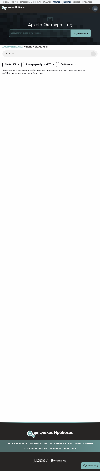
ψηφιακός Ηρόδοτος (62, 2)
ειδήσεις (14, 2)
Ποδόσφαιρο (67, 64)
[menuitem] (89, 9)
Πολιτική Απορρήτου (84, 444)
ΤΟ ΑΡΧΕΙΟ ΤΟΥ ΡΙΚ (38, 444)
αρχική (5, 2)
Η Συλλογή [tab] (10, 54)
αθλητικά (47, 2)
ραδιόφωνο (36, 2)
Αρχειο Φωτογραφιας (12, 47)
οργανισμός (87, 2)
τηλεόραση (25, 2)
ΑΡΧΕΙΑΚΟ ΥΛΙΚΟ (58, 444)
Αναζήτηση (82, 33)
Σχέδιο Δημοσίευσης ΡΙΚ (35, 448)
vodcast (76, 2)
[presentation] (50, 53)
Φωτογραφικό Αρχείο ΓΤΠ (36, 47)
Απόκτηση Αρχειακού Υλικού (63, 448)
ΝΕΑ (70, 444)
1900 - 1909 (10, 64)
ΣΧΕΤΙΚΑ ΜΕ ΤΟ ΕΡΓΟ (17, 444)
